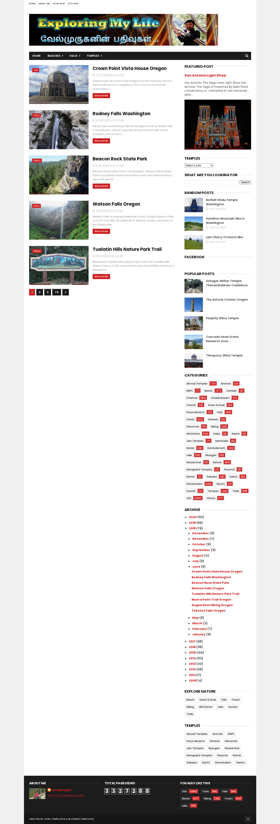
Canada (231, 390)
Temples (93, 55)
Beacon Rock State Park (120, 159)
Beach (209, 390)
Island (235, 433)
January (199, 634)
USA (35, 70)
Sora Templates (54, 819)
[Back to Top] (248, 819)
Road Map (59, 3)
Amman (226, 383)
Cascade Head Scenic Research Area (222, 339)
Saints (234, 476)
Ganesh (213, 419)
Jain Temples (195, 441)
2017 (192, 641)
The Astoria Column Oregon (227, 300)
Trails (37, 160)
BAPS (190, 390)
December (201, 533)
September (201, 550)
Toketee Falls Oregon (208, 611)
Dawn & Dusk (216, 405)
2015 (192, 652)
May (195, 618)
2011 (192, 675)
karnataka (221, 441)
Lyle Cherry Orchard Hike (224, 237)
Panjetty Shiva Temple (222, 318)
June (196, 567)
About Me (44, 3)
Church (191, 405)
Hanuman (193, 426)
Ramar (191, 476)
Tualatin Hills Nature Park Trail (127, 249)
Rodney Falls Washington (121, 113)
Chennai (192, 398)
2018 (192, 528)
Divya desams (196, 412)
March (197, 623)
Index (216, 433)
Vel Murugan (62, 790)
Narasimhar (194, 462)
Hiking (214, 426)
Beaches (54, 55)
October (199, 544)
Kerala (190, 448)
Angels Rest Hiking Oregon (212, 605)
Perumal (229, 469)
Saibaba (212, 476)
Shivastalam (195, 484)
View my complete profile (66, 796)
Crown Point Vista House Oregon (130, 68)
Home (32, 3)
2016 (192, 647)
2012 (192, 669)
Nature (217, 462)
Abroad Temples (197, 383)
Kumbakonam (216, 448)
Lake (189, 455)
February (199, 629)
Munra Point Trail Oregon (211, 599)
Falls (73, 55)
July (195, 561)
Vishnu (211, 498)
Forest (191, 419)
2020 (193, 517)
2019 (192, 523)
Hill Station (193, 433)
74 (57, 292)
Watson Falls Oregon (116, 204)
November (201, 539)
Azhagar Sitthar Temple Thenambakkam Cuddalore (227, 283)
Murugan (210, 455)
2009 (193, 681)
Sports (221, 484)
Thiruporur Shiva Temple (224, 355)
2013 (192, 664)
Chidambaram (220, 398)
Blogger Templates (81, 819)
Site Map (73, 3)
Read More (101, 95)
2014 (193, 658)
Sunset (191, 491)
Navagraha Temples (199, 469)
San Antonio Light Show (205, 75)
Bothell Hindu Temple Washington (222, 202)
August (198, 555)
